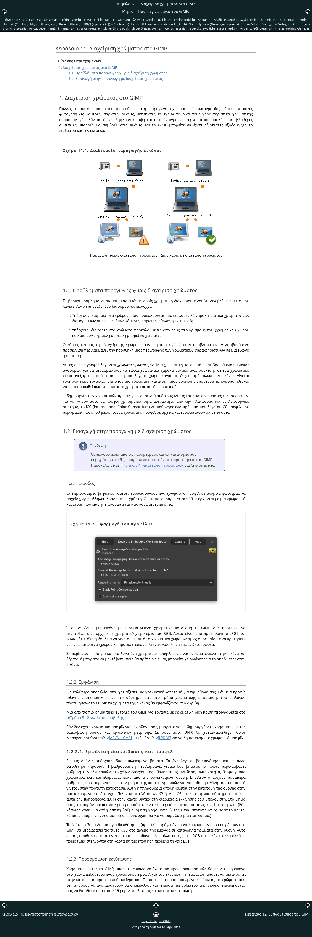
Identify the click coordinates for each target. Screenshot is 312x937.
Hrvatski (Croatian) (15, 24)
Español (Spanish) (225, 20)
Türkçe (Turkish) (227, 28)
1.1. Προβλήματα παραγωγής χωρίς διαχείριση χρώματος (118, 73)
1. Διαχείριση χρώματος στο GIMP (88, 67)
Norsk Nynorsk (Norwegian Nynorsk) (214, 24)
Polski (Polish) (250, 24)
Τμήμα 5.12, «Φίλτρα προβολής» (98, 717)
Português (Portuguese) (278, 24)
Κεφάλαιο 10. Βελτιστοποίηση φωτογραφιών (39, 914)
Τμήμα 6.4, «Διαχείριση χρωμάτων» (153, 465)
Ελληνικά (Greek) (143, 20)
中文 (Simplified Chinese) (292, 28)
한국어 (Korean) (118, 24)
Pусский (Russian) (89, 28)
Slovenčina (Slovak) (116, 28)
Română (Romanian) (61, 28)
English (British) (184, 20)
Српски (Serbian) (176, 28)
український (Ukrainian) (256, 28)
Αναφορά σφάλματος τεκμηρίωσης (156, 927)
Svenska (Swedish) (202, 28)
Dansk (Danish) (93, 20)
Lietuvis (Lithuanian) (145, 24)
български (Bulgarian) (20, 20)
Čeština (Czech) (70, 20)
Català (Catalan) (47, 20)
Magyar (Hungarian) (43, 24)
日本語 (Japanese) (94, 24)
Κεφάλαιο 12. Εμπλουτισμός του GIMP (278, 914)
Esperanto (204, 20)
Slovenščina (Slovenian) (147, 28)
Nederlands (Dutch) (173, 24)
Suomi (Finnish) (271, 20)
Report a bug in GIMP (156, 921)
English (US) (164, 20)
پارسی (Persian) (248, 20)
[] (120, 737)
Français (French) (295, 20)
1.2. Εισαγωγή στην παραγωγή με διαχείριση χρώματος (116, 78)
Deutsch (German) (117, 20)
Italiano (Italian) (69, 24)
